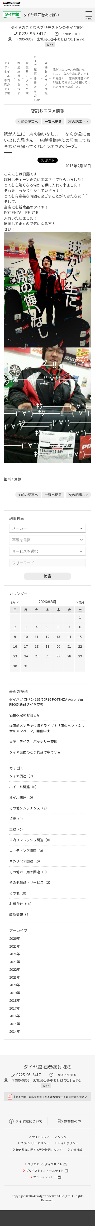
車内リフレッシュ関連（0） (30, 839)
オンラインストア (44, 1177)
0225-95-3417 (32, 33)
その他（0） (18, 893)
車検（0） (17, 829)
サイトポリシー (68, 1143)
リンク (62, 1137)
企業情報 (76, 1149)
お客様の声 (72, 1121)
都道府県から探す (18, 78)
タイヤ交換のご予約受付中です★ (35, 752)
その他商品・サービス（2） (30, 882)
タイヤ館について (28, 1121)
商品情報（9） (20, 914)
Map (50, 45)
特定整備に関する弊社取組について (39, 1149)
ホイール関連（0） (24, 786)
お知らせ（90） (21, 903)
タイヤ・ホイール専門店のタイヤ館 (7, 78)
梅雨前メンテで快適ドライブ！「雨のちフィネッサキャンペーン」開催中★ (47, 728)
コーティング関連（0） (27, 850)
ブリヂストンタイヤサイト (44, 1164)
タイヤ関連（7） (22, 775)
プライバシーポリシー (34, 1143)
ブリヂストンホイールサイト (45, 1170)
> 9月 (80, 602)
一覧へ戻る (53, 121)
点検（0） (17, 818)
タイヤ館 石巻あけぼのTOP (36, 78)
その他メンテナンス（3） (29, 808)
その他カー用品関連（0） (29, 871)
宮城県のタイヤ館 (27, 78)
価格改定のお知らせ (24, 715)
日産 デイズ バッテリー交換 (33, 741)
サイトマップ (40, 1137)
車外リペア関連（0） (25, 861)
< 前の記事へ (28, 121)
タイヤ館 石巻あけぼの (41, 14)
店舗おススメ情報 (46, 78)
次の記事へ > (78, 121)
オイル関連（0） (22, 797)
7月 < (15, 602)
